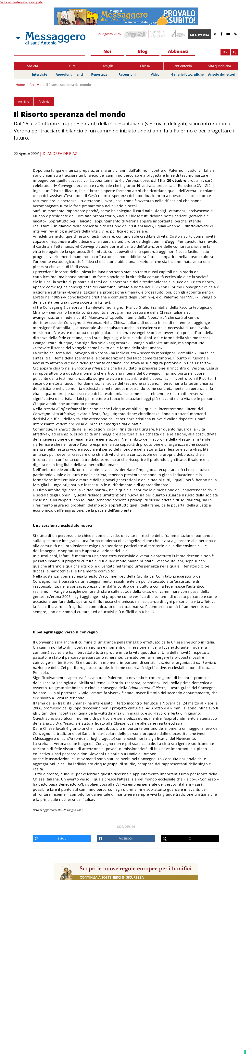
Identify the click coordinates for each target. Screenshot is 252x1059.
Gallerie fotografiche (187, 74)
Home (20, 85)
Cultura (70, 66)
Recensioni (127, 74)
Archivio (36, 85)
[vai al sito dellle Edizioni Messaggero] (178, 34)
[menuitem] (107, 51)
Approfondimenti (69, 74)
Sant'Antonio (182, 66)
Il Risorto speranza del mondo (68, 85)
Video (155, 74)
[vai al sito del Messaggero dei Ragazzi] (135, 34)
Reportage (99, 74)
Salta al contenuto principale (21, 2)
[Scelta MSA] (18, 38)
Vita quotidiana (219, 66)
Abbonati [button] (178, 51)
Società (32, 66)
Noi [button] (107, 51)
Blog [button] (142, 51)
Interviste (39, 74)
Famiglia (107, 66)
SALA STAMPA (199, 35)
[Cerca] (234, 52)
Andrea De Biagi (63, 153)
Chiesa (145, 66)
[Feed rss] (235, 34)
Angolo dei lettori (221, 74)
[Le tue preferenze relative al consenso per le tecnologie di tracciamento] (245, 1052)
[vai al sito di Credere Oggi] (158, 34)
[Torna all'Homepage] (55, 38)
